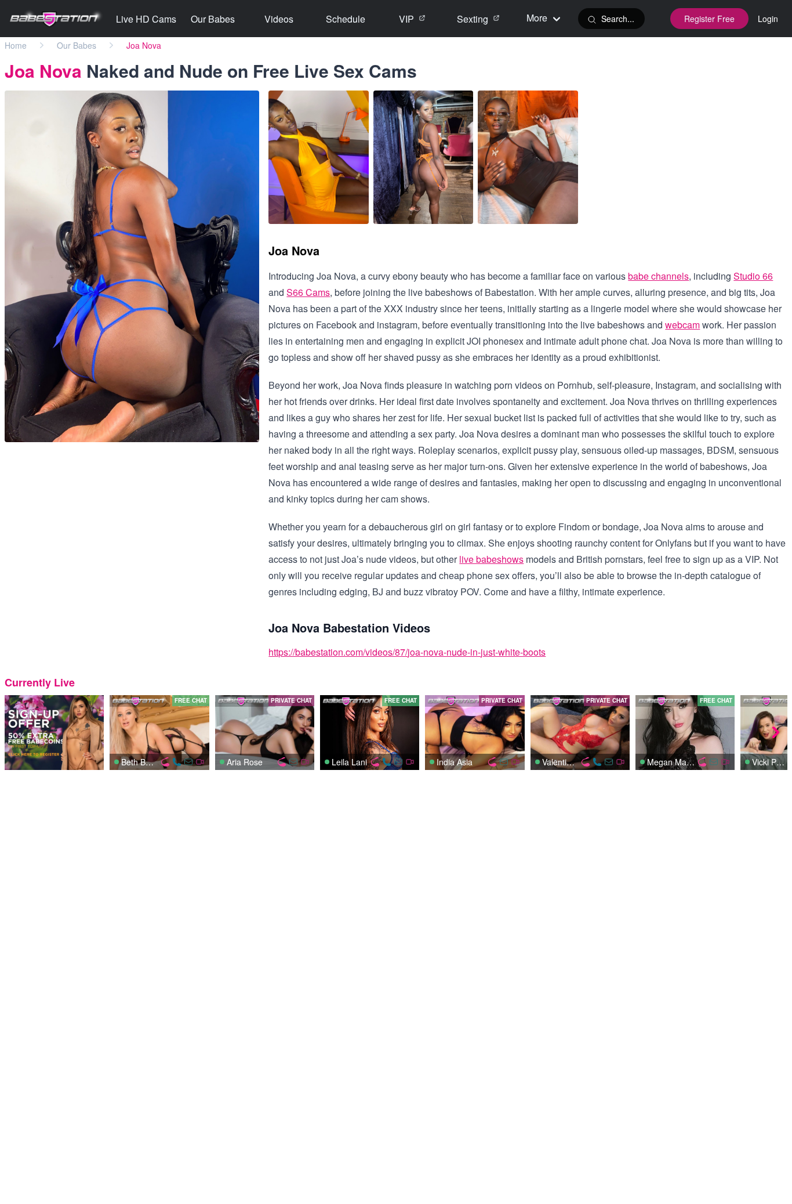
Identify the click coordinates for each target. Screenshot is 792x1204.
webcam (682, 324)
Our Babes (76, 45)
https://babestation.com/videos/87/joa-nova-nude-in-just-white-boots (407, 652)
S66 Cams (308, 292)
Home (16, 45)
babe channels (658, 276)
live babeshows (491, 559)
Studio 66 (753, 276)
